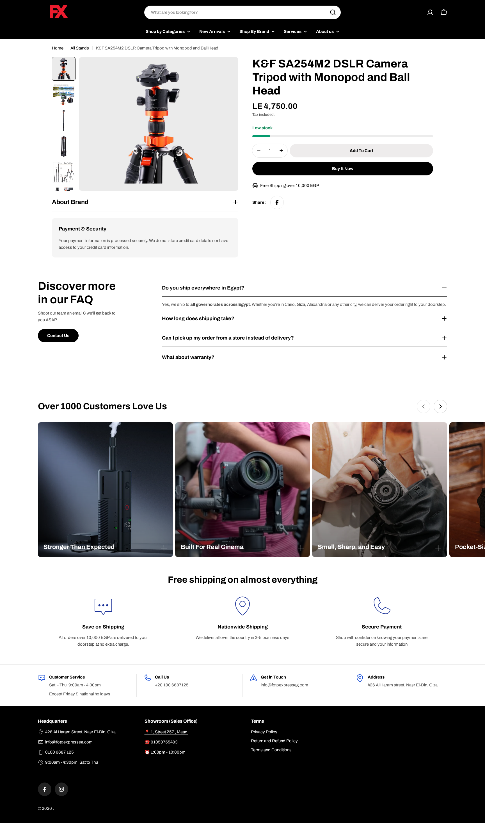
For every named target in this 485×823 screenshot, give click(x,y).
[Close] (164, 548)
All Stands (79, 48)
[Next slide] (440, 406)
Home (57, 48)
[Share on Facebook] (277, 202)
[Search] (333, 12)
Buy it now (342, 168)
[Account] (430, 12)
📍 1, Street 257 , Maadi (166, 732)
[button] (105, 546)
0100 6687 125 (59, 752)
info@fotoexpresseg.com (69, 742)
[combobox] (242, 12)
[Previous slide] (423, 406)
